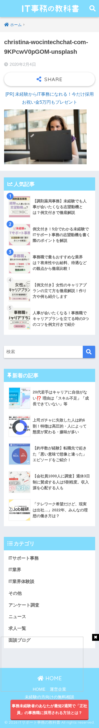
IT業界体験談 (21, 581)
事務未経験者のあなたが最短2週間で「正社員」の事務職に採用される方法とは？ (49, 709)
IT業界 (15, 569)
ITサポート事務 (24, 558)
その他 (15, 593)
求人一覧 (17, 628)
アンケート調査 (24, 605)
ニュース (17, 616)
